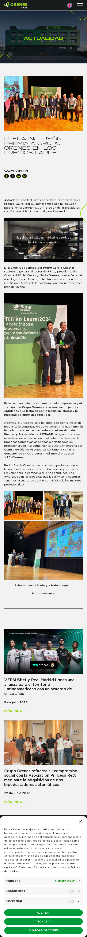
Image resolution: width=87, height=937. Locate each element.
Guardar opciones (44, 930)
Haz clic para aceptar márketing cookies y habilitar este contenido (43, 240)
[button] (81, 821)
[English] (70, 5)
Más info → (15, 710)
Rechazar (43, 922)
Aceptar (43, 913)
